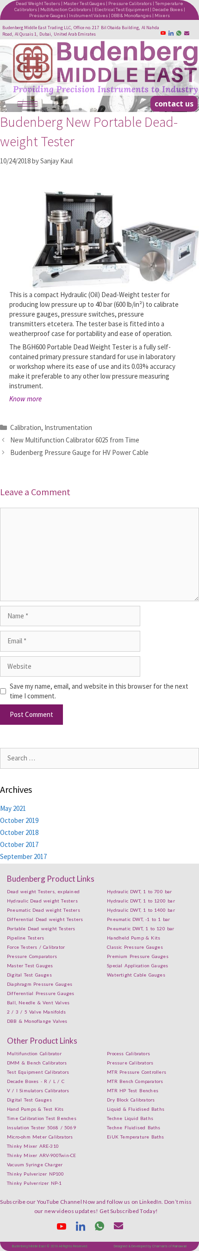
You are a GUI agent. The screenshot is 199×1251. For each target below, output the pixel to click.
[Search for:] (99, 757)
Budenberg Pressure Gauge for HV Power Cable (79, 452)
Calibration (25, 427)
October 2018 (19, 832)
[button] (174, 104)
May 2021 (13, 808)
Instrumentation (68, 427)
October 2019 (19, 820)
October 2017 (19, 844)
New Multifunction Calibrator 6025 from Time (74, 440)
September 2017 (23, 856)
